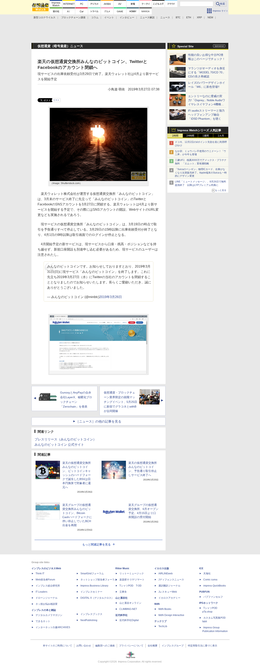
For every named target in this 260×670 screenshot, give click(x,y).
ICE (201, 568)
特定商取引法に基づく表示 (202, 645)
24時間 (190, 135)
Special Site (185, 46)
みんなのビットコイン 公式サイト (59, 444)
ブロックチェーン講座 (73, 17)
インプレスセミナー (91, 591)
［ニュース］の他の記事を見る (98, 421)
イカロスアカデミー (169, 597)
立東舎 (123, 591)
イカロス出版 (161, 568)
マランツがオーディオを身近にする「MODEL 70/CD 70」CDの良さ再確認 (206, 72)
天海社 (207, 573)
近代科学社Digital (129, 620)
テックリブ (160, 621)
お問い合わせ (83, 645)
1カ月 (221, 135)
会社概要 (152, 645)
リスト (56, 100)
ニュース (165, 17)
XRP (199, 17)
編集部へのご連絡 (105, 645)
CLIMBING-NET (128, 609)
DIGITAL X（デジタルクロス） (97, 597)
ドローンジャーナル (46, 597)
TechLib (162, 626)
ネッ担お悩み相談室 (46, 604)
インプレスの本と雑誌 (43, 610)
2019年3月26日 (110, 297)
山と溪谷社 (121, 597)
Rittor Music (122, 568)
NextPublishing (88, 620)
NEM (210, 17)
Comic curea (210, 579)
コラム (95, 17)
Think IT (40, 573)
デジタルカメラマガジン (49, 615)
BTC (178, 17)
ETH (188, 17)
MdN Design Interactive (171, 615)
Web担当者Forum (45, 579)
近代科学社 (121, 615)
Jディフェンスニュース (171, 579)
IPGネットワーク (208, 603)
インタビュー (127, 17)
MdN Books (164, 609)
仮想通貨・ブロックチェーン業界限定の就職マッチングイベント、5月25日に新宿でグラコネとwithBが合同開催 (120, 402)
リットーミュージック (131, 573)
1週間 (206, 135)
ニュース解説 (147, 17)
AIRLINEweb (165, 573)
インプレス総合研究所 (48, 585)
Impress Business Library (94, 585)
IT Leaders (41, 591)
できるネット (43, 621)
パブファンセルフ (213, 596)
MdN (157, 604)
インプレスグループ (173, 645)
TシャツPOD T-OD (130, 585)
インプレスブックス (91, 614)
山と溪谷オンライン (130, 603)
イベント (109, 17)
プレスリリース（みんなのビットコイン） (65, 439)
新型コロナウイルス (44, 17)
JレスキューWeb (167, 591)
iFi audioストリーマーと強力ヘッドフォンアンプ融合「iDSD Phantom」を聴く (206, 114)
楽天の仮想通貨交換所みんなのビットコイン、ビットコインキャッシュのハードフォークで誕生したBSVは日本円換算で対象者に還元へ (76, 475)
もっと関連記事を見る (96, 544)
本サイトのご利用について (57, 645)
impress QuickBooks (214, 585)
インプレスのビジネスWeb (46, 568)
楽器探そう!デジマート (131, 579)
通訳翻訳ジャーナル (169, 585)
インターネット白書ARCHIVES (53, 627)
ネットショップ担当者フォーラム (98, 579)
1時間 (175, 135)
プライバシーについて (131, 645)
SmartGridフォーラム (92, 573)
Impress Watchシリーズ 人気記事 (199, 130)
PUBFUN (204, 591)
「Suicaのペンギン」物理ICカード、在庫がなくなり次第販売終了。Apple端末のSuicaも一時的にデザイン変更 (201, 173)
